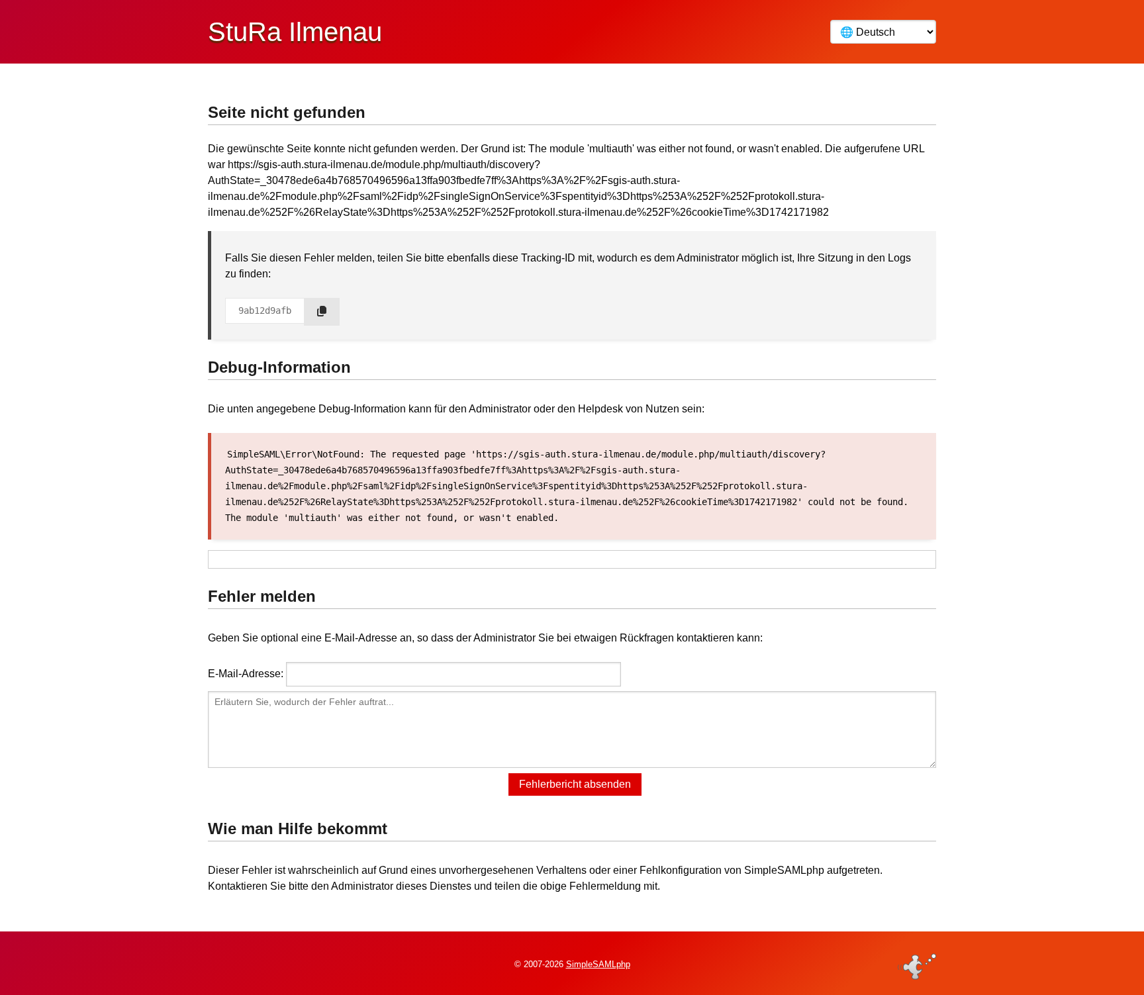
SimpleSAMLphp (598, 964)
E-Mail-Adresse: (245, 673)
